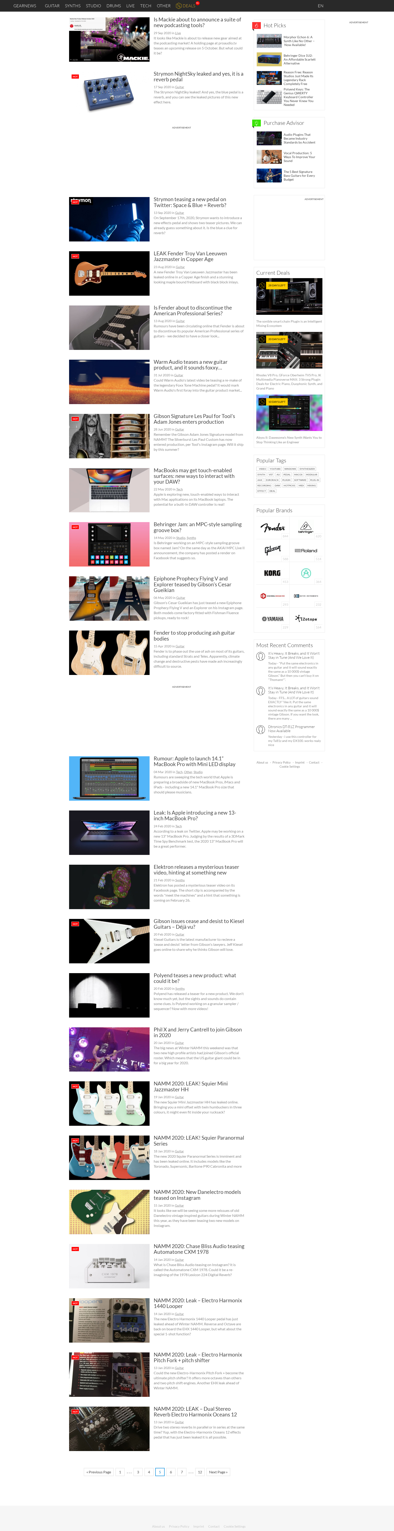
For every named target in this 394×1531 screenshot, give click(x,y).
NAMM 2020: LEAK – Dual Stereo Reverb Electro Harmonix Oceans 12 (195, 1411)
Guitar (52, 5)
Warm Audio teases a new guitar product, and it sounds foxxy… (191, 365)
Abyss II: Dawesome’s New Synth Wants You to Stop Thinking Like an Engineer (289, 422)
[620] (306, 527)
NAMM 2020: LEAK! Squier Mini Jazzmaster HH (191, 1086)
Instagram (345, 5)
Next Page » (218, 1472)
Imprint (300, 762)
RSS (375, 5)
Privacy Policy (281, 762)
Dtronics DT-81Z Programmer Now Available (291, 728)
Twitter (364, 5)
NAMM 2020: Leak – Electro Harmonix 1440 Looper (198, 1303)
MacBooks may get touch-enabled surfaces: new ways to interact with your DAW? (194, 476)
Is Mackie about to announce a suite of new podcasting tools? (197, 22)
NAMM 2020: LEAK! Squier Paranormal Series (199, 1140)
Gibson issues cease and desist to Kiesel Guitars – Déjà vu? (199, 924)
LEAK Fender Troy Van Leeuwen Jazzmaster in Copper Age (190, 256)
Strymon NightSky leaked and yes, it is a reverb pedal (199, 76)
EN (321, 5)
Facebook (354, 5)
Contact (314, 762)
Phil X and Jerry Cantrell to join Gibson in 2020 (198, 1032)
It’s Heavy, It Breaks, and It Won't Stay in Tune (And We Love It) (294, 655)
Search (387, 6)
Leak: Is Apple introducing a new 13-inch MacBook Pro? (195, 815)
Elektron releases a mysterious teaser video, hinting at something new (196, 870)
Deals (189, 5)
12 (200, 1472)
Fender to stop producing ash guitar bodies (194, 635)
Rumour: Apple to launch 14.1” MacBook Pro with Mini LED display (195, 761)
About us (262, 762)
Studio (93, 5)
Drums (113, 5)
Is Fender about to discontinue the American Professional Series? (193, 310)
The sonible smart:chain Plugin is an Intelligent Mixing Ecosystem (289, 306)
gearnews (24, 5)
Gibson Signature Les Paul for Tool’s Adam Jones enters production (194, 419)
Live (130, 5)
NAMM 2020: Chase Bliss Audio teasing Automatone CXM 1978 (199, 1249)
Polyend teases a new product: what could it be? (195, 978)
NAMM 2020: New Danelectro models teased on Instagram (197, 1195)
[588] (273, 550)
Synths (72, 5)
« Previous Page (98, 1472)
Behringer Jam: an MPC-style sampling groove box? (198, 527)
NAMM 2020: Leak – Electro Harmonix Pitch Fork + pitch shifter (198, 1357)
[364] (306, 572)
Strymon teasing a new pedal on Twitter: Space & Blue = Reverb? (190, 202)
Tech (145, 5)
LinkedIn (335, 5)
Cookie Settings (290, 766)
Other (164, 5)
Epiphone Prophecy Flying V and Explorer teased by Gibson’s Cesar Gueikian (192, 584)
